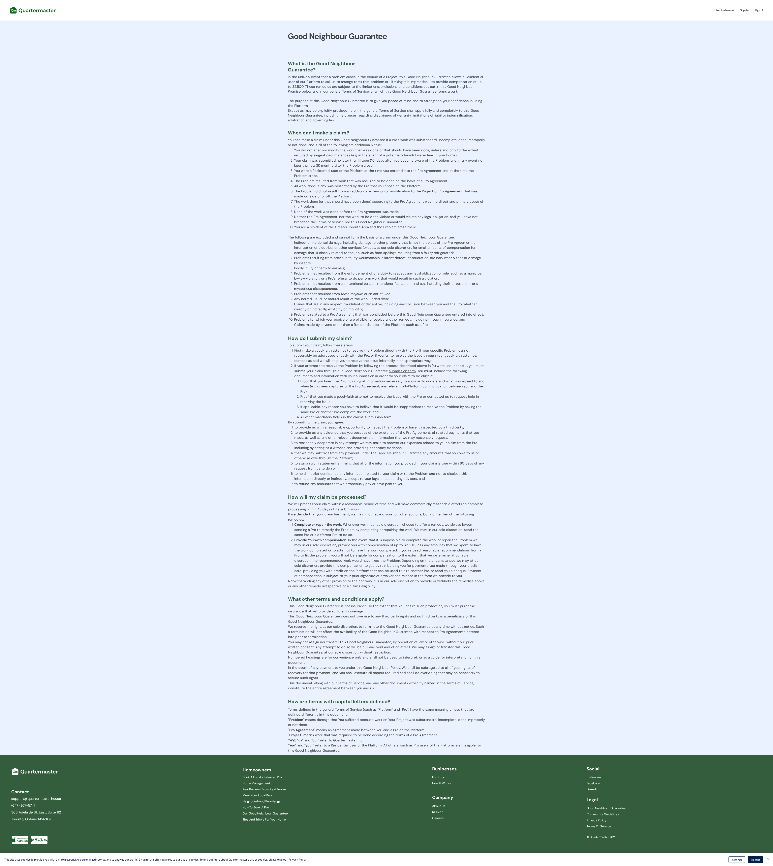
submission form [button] (402, 371)
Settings (737, 859)
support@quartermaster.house (36, 798)
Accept (755, 859)
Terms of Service (355, 91)
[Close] (768, 859)
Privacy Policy (297, 859)
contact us (303, 360)
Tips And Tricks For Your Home (264, 819)
